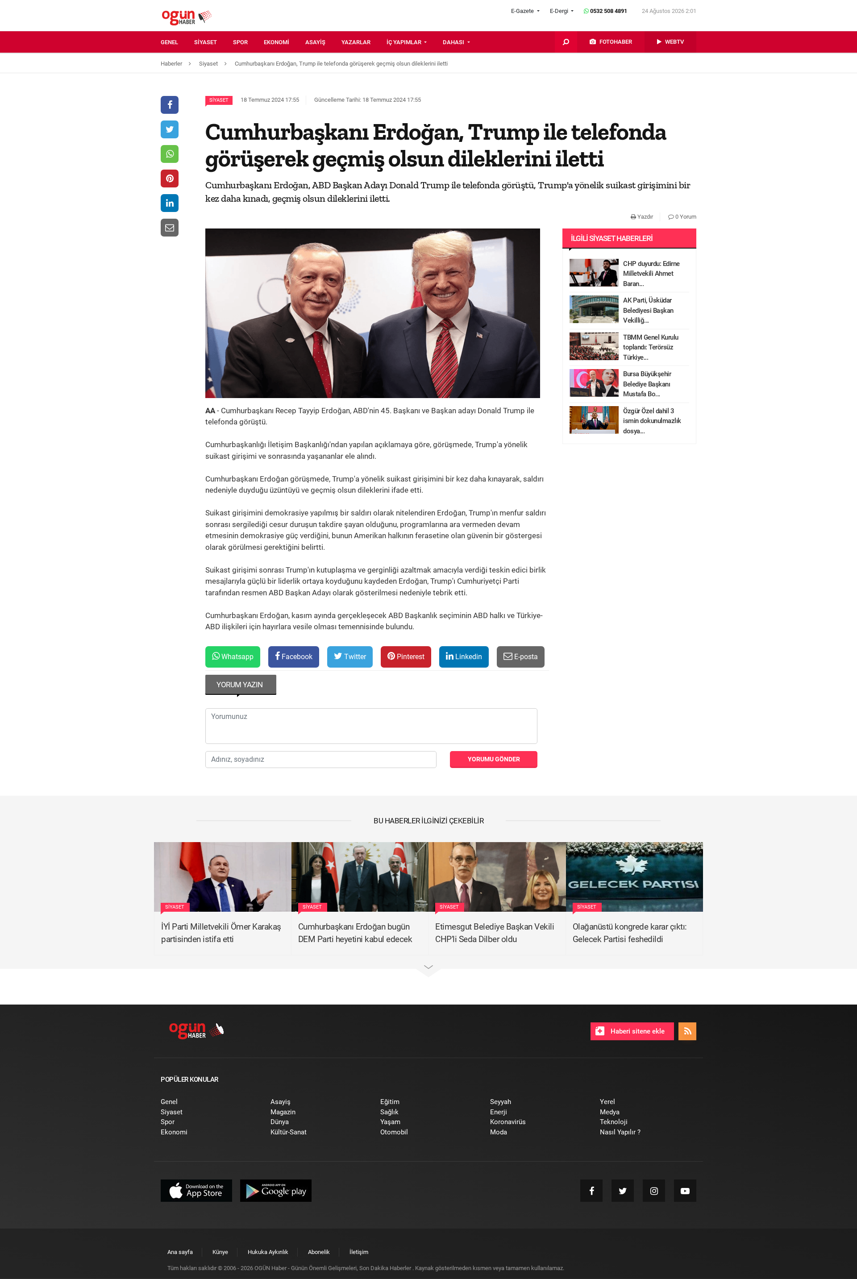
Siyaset (219, 100)
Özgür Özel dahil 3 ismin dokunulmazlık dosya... (652, 421)
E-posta (525, 656)
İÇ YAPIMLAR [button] (405, 42)
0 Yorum (685, 216)
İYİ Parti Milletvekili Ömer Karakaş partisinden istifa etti (221, 933)
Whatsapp (237, 656)
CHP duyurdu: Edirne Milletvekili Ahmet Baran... (651, 274)
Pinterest (409, 656)
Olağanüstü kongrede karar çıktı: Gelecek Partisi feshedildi (630, 933)
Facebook (296, 656)
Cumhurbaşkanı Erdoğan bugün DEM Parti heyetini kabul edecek (355, 933)
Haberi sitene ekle (637, 1031)
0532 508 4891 (608, 11)
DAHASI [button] (454, 42)
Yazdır (644, 216)
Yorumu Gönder (494, 759)
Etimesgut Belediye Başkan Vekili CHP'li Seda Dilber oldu (494, 933)
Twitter (354, 656)
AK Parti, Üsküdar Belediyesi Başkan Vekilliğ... (648, 310)
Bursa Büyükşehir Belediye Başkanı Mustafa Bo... (647, 384)
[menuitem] (177, 42)
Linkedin (467, 656)
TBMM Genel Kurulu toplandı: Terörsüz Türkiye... (650, 347)
